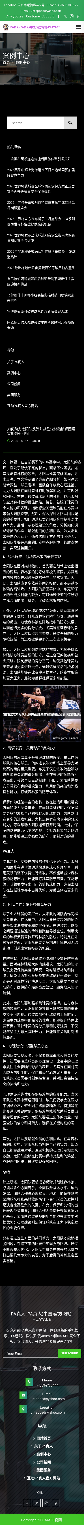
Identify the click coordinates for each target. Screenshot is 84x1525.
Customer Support (40, 16)
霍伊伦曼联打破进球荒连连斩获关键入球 (37, 311)
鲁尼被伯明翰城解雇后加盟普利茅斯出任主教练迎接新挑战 (40, 281)
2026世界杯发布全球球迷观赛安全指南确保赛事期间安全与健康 (41, 237)
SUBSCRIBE (69, 1353)
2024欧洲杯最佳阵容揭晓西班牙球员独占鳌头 (41, 268)
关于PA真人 (15, 362)
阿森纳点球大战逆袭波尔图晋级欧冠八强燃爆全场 (40, 325)
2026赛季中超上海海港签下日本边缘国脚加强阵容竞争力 (41, 172)
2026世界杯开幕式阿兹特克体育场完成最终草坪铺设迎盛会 (41, 205)
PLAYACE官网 (51, 1520)
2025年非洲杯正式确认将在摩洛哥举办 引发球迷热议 (41, 254)
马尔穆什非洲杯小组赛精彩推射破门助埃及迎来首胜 (40, 297)
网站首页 (43, 1438)
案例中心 (14, 373)
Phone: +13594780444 (62, 5)
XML (40, 1492)
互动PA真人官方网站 (22, 406)
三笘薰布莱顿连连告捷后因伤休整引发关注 (39, 159)
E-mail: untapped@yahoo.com (41, 11)
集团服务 (14, 395)
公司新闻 (14, 384)
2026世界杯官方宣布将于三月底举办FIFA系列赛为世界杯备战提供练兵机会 (41, 221)
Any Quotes (15, 16)
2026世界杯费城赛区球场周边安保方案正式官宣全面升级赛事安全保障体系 (41, 188)
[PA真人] (39, 27)
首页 (6, 62)
